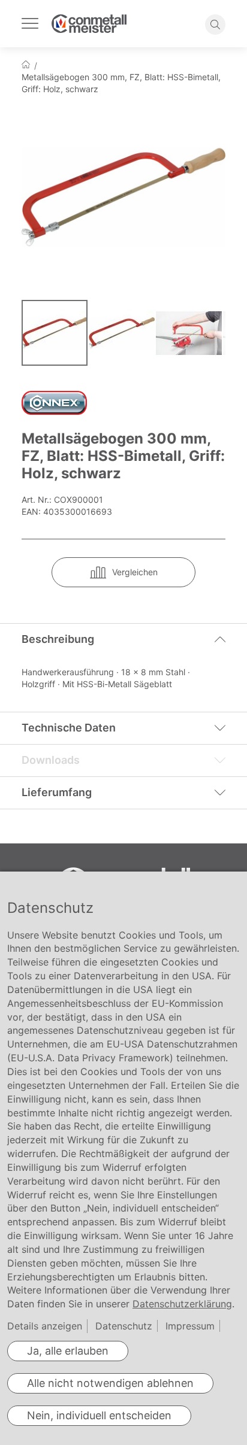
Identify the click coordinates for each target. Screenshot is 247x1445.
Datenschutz (123, 1326)
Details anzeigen (44, 1326)
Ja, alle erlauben (68, 1350)
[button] (122, 333)
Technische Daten (69, 727)
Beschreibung (58, 639)
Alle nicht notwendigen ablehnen (110, 1383)
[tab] (123, 639)
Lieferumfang (57, 792)
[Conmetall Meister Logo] (89, 23)
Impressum (190, 1326)
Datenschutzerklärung (182, 1304)
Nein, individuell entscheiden (99, 1415)
